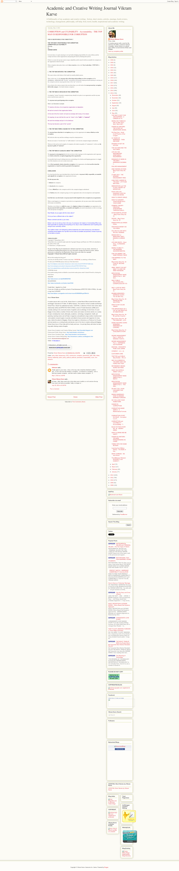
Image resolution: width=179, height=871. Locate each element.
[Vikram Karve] (121, 706)
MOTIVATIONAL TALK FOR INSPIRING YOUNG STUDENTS (119, 559)
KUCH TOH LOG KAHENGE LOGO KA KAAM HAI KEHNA (118, 193)
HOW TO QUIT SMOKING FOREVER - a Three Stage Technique (119, 629)
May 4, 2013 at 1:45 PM (58, 375)
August (114, 105)
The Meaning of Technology (120, 656)
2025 (112, 62)
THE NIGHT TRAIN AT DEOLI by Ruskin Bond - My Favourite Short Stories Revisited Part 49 (119, 644)
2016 (112, 85)
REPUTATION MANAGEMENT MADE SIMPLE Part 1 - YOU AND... (119, 384)
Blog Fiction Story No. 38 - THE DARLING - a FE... (119, 319)
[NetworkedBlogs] (119, 746)
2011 (112, 477)
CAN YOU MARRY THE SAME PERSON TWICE (119, 254)
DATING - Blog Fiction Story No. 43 (118, 219)
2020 (112, 75)
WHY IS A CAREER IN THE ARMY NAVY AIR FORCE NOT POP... (119, 362)
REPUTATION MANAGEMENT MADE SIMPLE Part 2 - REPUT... (119, 376)
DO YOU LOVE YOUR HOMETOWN (118, 400)
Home (75, 397)
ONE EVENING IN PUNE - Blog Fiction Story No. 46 (119, 170)
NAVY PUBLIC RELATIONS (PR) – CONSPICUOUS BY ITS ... (119, 283)
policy (64, 357)
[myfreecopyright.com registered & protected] (119, 689)
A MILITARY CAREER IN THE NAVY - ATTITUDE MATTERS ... (119, 182)
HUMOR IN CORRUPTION (117, 404)
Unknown (54, 367)
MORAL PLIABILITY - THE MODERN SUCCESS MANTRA (118, 249)
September (115, 103)
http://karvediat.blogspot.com (85, 330)
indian (97, 355)
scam (92, 357)
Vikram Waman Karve (58, 379)
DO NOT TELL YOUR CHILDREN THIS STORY (118, 390)
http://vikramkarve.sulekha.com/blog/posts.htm (80, 336)
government (86, 355)
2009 (112, 482)
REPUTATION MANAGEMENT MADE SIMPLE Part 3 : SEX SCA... (119, 275)
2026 (112, 60)
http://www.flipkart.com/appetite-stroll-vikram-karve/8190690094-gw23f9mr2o (68, 293)
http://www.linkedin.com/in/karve (75, 332)
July (113, 108)
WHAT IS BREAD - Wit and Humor (118, 454)
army (53, 355)
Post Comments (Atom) (78, 401)
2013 (112, 93)
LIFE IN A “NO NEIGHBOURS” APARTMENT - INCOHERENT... (117, 154)
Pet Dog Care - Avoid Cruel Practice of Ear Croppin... (118, 134)
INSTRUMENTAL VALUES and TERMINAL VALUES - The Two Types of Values (119, 545)
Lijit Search (111, 715)
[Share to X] (91, 353)
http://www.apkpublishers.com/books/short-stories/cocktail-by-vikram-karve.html (68, 268)
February (115, 469)
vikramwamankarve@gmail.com (60, 338)
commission (72, 355)
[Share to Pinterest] (94, 353)
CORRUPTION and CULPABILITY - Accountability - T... (118, 422)
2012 (112, 475)
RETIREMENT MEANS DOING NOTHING (118, 366)
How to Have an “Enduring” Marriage (119, 583)
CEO (67, 355)
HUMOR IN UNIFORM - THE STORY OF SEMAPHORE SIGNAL (119, 128)
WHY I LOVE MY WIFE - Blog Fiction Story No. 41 (119, 289)
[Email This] (87, 353)
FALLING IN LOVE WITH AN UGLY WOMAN (119, 231)
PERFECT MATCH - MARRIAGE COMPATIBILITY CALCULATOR (118, 571)
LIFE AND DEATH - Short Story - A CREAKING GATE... (119, 243)
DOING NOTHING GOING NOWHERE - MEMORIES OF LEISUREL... (119, 325)
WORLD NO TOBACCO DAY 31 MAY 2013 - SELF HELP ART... (119, 122)
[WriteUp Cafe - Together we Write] (129, 842)
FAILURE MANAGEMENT (119, 166)
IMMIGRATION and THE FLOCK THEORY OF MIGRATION (119, 187)
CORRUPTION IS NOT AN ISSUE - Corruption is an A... (119, 417)
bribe (56, 355)
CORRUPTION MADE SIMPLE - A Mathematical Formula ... (119, 411)
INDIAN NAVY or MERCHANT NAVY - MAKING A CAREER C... (118, 237)
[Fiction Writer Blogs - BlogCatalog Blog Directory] (126, 856)
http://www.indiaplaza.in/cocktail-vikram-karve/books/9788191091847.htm (67, 266)
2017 (112, 83)
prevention (80, 357)
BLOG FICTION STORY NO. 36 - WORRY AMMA (119, 428)
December (115, 95)
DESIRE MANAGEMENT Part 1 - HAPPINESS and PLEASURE (119, 343)
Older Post (98, 397)
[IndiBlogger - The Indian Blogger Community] (129, 821)
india (94, 355)
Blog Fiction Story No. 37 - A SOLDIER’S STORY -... (119, 331)
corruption (79, 355)
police (60, 357)
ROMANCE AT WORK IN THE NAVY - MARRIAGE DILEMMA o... (119, 161)
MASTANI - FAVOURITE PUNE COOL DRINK (119, 347)
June (113, 110)
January (114, 472)
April (113, 464)
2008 (112, 485)
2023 (112, 67)
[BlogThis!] (89, 353)
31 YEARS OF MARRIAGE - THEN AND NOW (118, 139)
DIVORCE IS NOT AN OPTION (118, 144)
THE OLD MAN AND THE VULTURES (119, 148)
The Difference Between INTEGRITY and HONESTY (119, 459)
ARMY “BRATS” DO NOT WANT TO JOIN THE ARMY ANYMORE (119, 269)
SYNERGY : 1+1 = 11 (118, 351)
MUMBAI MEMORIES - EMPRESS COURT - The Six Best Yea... (118, 295)
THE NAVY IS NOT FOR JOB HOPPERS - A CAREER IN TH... (119, 117)
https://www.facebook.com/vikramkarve (75, 334)
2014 (112, 90)
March (114, 466)
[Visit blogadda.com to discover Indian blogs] (112, 803)
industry (50, 357)
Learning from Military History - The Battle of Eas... (119, 449)
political (69, 357)
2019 (112, 78)
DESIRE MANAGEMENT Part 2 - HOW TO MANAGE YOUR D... (119, 337)
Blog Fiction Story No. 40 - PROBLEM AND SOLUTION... (119, 300)
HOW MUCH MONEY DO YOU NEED (119, 227)
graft (91, 355)
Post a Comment (54, 389)
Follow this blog (119, 749)
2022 (112, 70)
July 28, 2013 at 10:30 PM (59, 385)
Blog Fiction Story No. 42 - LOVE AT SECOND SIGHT (119, 263)
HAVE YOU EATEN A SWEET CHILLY (118, 370)
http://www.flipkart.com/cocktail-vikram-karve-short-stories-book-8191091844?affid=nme (70, 264)
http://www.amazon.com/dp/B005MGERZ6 (59, 279)
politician (74, 357)
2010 (112, 480)
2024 (112, 65)
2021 (112, 72)
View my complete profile (115, 51)
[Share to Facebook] (93, 353)
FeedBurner (123, 514)
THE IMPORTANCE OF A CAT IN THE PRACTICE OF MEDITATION (119, 310)
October (114, 100)
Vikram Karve (111, 698)
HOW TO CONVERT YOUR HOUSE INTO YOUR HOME (118, 201)
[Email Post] (84, 353)
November (115, 98)
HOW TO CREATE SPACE (119, 197)
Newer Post (51, 397)
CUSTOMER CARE (117, 353)
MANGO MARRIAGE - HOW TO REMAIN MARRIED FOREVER (119, 396)
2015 (112, 88)
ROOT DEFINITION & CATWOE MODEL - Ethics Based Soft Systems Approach (119, 605)
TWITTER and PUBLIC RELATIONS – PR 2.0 (119, 357)
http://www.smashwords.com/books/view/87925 (60, 283)
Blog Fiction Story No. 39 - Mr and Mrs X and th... (119, 315)
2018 (112, 80)
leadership (55, 357)
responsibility (86, 357)
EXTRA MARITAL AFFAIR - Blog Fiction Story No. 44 (119, 214)
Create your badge (119, 698)
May (113, 113)
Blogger (106, 867)
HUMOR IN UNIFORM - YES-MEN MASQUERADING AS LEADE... (119, 439)
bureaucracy (62, 355)
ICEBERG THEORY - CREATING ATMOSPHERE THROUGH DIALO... (118, 208)
